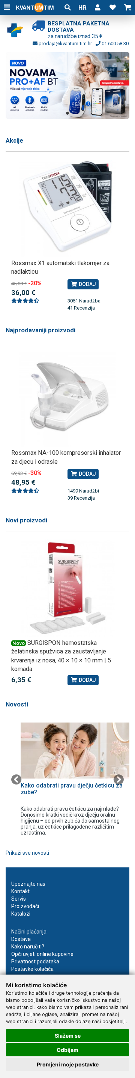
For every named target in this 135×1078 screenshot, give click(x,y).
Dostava (21, 939)
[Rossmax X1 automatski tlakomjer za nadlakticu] (67, 208)
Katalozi (20, 914)
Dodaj (87, 284)
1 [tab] (67, 113)
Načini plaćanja (28, 932)
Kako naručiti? (27, 947)
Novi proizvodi (26, 520)
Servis (18, 899)
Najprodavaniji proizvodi (40, 330)
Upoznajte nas (28, 884)
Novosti (17, 704)
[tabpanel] (67, 85)
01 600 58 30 (114, 43)
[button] (97, 7)
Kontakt (20, 891)
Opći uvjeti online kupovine (42, 954)
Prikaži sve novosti (27, 853)
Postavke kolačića (32, 969)
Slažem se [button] (68, 1035)
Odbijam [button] (67, 1050)
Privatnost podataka (35, 961)
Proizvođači (25, 906)
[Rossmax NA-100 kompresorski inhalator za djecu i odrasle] (67, 398)
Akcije (14, 140)
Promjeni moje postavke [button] (68, 1064)
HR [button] (82, 7)
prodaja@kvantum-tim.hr (65, 43)
